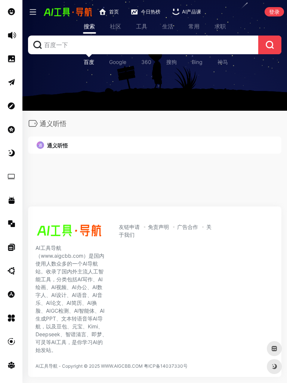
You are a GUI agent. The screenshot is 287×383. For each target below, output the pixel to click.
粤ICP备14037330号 (166, 366)
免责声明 (158, 227)
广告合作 (187, 227)
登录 (274, 12)
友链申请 (129, 227)
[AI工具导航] (69, 232)
